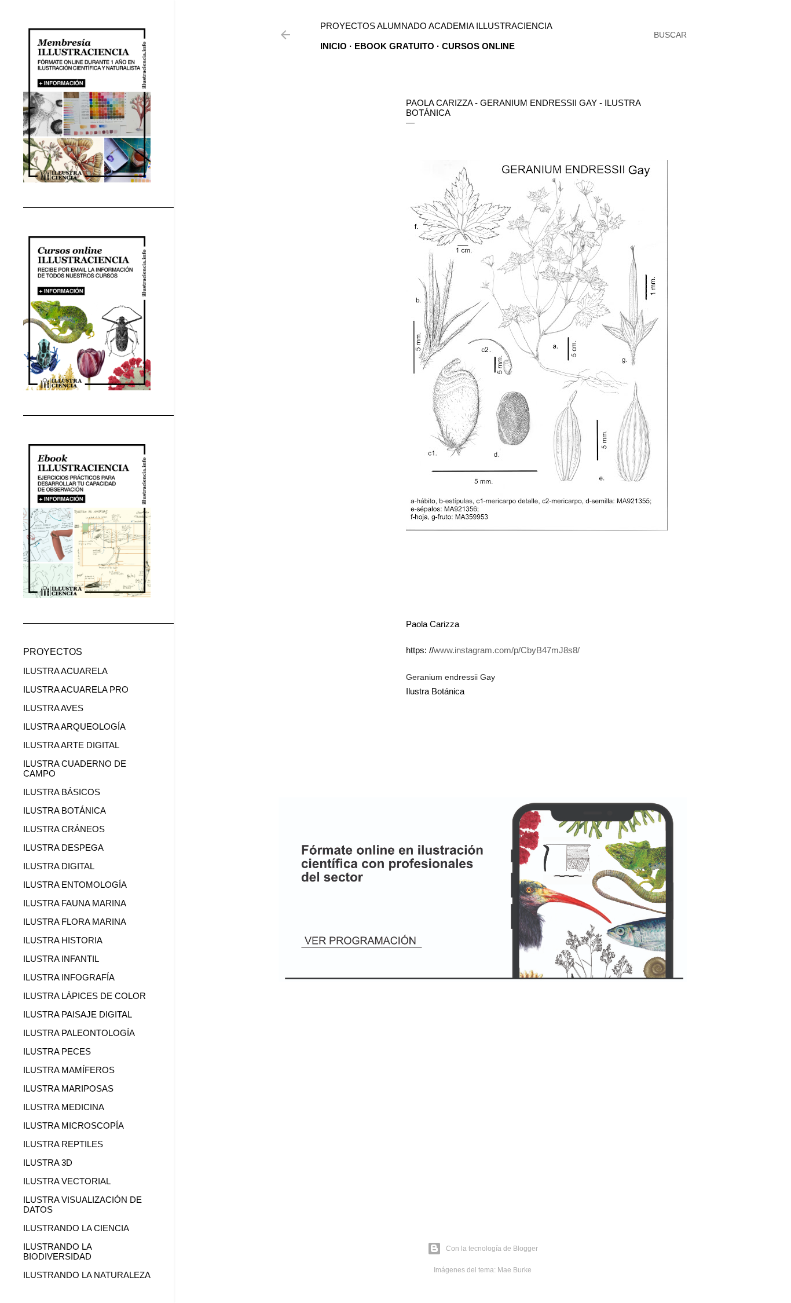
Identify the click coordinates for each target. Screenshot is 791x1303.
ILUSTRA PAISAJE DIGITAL (77, 1014)
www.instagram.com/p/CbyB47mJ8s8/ (507, 650)
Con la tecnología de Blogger (492, 1249)
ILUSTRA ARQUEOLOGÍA (74, 726)
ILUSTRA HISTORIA (62, 940)
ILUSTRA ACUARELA (65, 671)
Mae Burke (514, 1270)
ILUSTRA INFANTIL (61, 959)
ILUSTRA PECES (57, 1051)
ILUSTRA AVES (53, 708)
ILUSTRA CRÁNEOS (64, 829)
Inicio (333, 46)
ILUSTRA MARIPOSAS (68, 1088)
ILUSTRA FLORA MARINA (74, 922)
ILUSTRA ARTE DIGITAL (71, 745)
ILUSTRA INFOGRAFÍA (69, 977)
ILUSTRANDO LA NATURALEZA (87, 1275)
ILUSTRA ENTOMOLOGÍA (75, 885)
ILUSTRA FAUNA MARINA (74, 903)
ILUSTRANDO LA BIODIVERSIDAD (57, 1251)
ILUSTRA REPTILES (63, 1144)
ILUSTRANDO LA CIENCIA (76, 1228)
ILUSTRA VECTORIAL (67, 1181)
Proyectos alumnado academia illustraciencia (436, 26)
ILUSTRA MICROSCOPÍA (73, 1125)
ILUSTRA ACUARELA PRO (76, 689)
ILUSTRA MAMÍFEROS (69, 1070)
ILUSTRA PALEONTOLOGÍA (79, 1033)
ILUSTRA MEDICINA (63, 1107)
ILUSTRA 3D (47, 1162)
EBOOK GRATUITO (394, 46)
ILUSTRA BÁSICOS (61, 792)
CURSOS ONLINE (478, 46)
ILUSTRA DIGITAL (58, 866)
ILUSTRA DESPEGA (63, 847)
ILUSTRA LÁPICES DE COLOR (84, 996)
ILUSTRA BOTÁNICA (64, 810)
